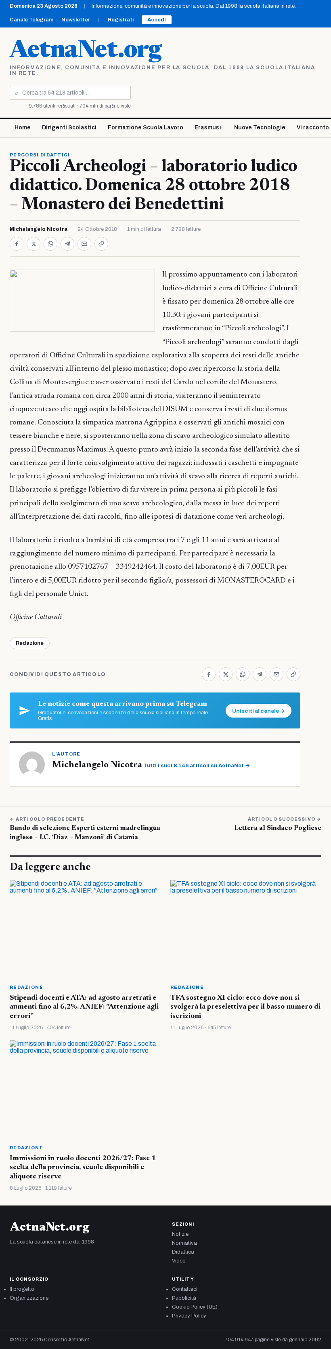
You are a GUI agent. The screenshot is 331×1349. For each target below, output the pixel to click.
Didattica (183, 1252)
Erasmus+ (209, 128)
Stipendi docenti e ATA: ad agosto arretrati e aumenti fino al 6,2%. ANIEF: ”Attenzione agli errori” (84, 1007)
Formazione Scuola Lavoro (145, 128)
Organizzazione (29, 1298)
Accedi (156, 20)
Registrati (121, 20)
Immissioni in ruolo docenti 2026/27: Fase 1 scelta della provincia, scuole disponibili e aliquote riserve (83, 1167)
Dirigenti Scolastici (69, 128)
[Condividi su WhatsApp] (50, 244)
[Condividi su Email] (84, 244)
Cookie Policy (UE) (195, 1307)
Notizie (180, 1234)
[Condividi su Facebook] (16, 244)
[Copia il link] (101, 244)
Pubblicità (184, 1298)
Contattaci (184, 1289)
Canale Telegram (31, 20)
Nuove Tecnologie (259, 128)
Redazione (30, 643)
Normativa (184, 1243)
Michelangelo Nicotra (38, 229)
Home (23, 128)
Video (179, 1261)
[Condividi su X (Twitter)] (33, 244)
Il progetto (22, 1289)
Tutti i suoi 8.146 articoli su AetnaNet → (196, 765)
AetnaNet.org (85, 51)
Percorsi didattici (40, 154)
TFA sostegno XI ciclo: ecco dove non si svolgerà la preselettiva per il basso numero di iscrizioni (245, 1007)
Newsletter (75, 20)
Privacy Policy (189, 1316)
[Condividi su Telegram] (67, 244)
